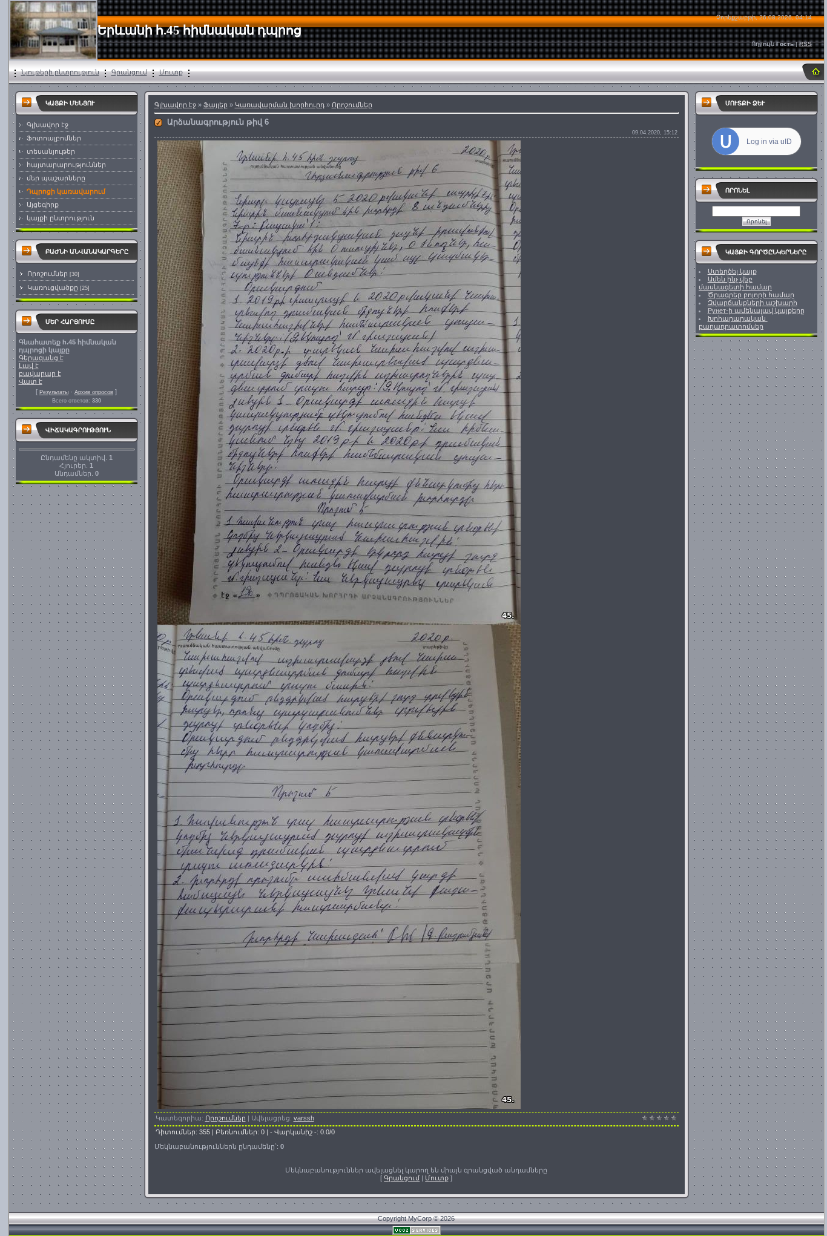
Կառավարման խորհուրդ (280, 104)
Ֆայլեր (215, 104)
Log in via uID (769, 141)
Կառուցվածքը (52, 287)
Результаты (53, 392)
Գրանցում (129, 72)
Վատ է (30, 381)
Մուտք (171, 72)
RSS (805, 44)
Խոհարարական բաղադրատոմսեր (733, 322)
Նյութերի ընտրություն (60, 72)
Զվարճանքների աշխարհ (752, 302)
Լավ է (29, 365)
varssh (304, 1118)
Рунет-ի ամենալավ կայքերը (756, 310)
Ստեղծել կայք (732, 271)
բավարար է (40, 373)
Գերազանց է (41, 357)
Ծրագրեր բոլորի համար (751, 294)
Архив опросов (93, 392)
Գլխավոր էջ (175, 104)
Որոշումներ (47, 273)
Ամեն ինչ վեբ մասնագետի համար (735, 283)
